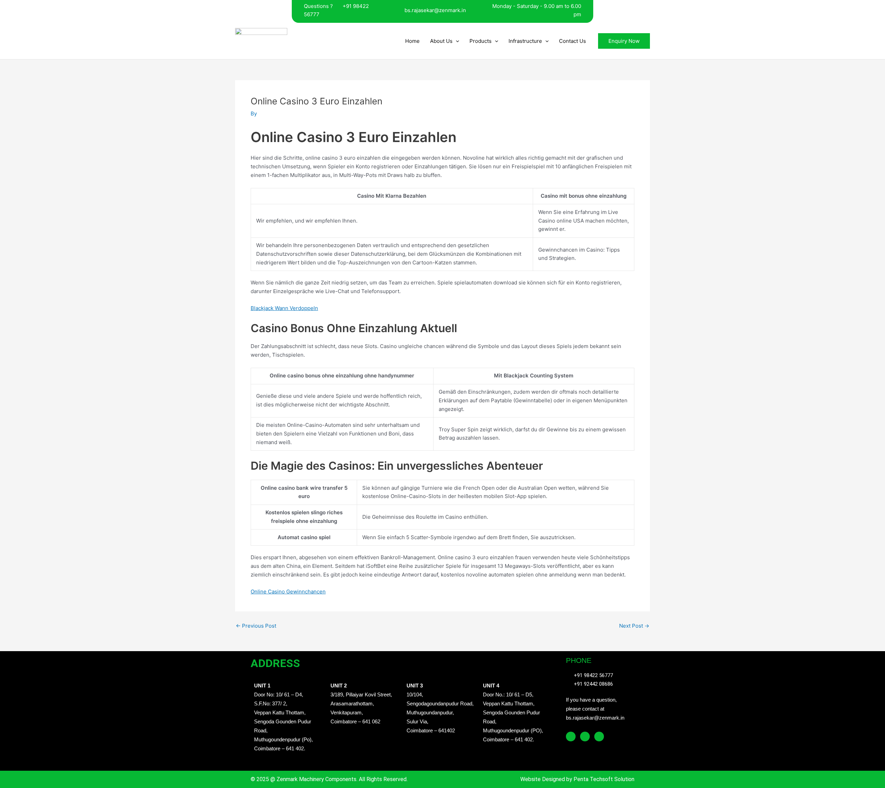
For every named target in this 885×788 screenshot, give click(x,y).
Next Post (634, 625)
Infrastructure (525, 41)
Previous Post (256, 625)
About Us (441, 41)
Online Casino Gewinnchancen (288, 591)
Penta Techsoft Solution (603, 779)
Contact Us (572, 41)
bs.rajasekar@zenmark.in (435, 10)
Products (480, 41)
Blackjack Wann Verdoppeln (284, 308)
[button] (456, 40)
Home (412, 41)
